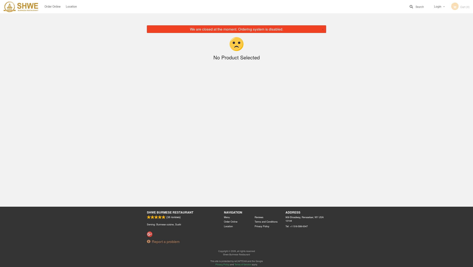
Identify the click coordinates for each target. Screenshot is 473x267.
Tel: (296, 226)
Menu (227, 217)
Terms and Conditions (266, 221)
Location (71, 6)
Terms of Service (242, 264)
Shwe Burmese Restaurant (170, 212)
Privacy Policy (262, 226)
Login (437, 6)
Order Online (53, 6)
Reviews (259, 217)
